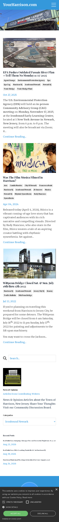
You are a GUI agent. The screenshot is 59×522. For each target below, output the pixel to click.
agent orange (9, 80)
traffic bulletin (10, 295)
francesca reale (45, 186)
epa (48, 80)
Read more (27, 497)
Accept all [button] (16, 513)
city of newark (31, 186)
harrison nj (17, 85)
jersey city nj (39, 291)
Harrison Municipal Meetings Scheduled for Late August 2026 (26, 460)
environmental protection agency (31, 80)
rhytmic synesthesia (23, 194)
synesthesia (9, 198)
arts (5, 186)
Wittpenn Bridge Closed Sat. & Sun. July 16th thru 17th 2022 (28, 284)
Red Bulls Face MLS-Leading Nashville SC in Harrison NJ (24, 450)
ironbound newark (32, 85)
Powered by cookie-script (11, 519)
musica (48, 190)
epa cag (7, 85)
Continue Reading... (14, 136)
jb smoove (38, 190)
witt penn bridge (25, 295)
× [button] (56, 489)
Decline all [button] (43, 513)
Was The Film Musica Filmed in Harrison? (23, 179)
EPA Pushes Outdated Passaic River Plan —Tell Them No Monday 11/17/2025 (28, 74)
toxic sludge (9, 89)
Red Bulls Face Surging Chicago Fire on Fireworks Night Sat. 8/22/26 (29, 441)
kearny (49, 291)
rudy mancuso (40, 194)
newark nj (47, 85)
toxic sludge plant (24, 89)
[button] (29, 507)
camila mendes (16, 186)
